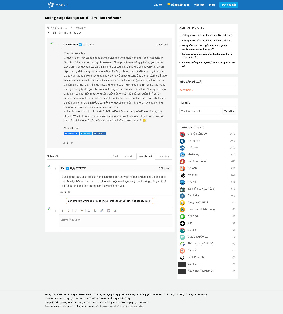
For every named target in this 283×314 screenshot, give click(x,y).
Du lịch (192, 229)
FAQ (182, 294)
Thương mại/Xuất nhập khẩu (202, 243)
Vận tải (192, 264)
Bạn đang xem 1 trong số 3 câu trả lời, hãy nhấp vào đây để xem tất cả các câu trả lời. (109, 201)
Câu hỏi (158, 4)
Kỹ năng (192, 175)
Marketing (193, 154)
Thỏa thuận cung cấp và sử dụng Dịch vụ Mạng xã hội (118, 306)
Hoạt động (164, 156)
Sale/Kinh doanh (197, 161)
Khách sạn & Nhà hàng (201, 209)
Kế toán (192, 168)
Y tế (190, 223)
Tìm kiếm (229, 111)
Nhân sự (193, 147)
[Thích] (64, 143)
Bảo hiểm (193, 195)
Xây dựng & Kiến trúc (200, 271)
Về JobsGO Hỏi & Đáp (82, 294)
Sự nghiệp (194, 140)
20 (67, 168)
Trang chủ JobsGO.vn (56, 294)
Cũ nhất (115, 156)
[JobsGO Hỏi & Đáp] (57, 5)
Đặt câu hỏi (229, 4)
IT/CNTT (193, 181)
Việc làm (199, 4)
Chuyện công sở (72, 33)
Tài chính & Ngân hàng (201, 188)
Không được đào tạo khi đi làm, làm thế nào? (207, 35)
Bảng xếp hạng (180, 4)
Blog (212, 4)
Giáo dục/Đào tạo (198, 236)
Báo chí (192, 250)
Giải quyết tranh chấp (151, 294)
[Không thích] (71, 143)
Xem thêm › (186, 90)
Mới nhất (128, 156)
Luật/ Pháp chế (196, 257)
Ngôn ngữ (193, 216)
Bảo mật (171, 294)
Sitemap (202, 294)
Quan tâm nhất (146, 156)
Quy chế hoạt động (126, 294)
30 (80, 45)
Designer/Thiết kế (198, 202)
